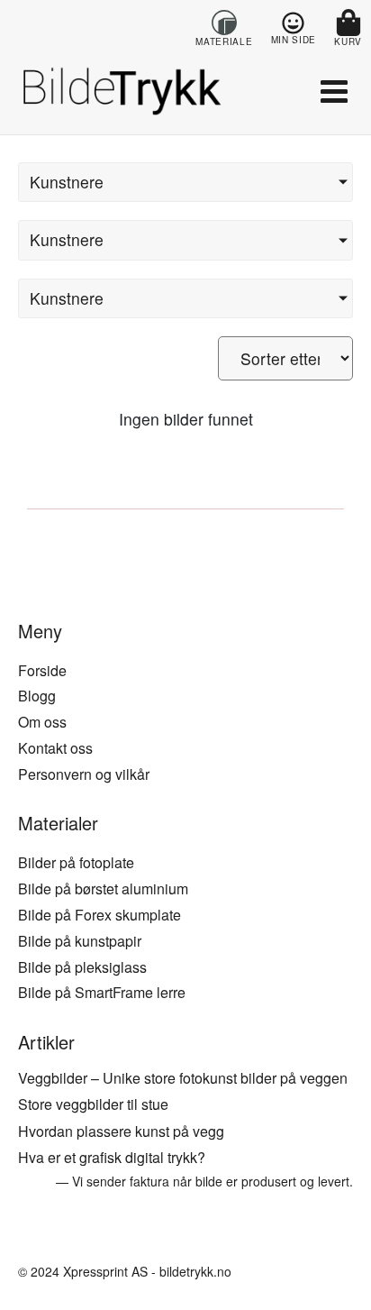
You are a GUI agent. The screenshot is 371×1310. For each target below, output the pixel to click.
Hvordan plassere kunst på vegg (121, 1131)
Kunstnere (67, 181)
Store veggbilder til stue (93, 1104)
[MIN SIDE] (293, 23)
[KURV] (348, 22)
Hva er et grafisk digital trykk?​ (111, 1157)
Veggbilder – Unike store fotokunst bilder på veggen (183, 1077)
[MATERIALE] (224, 22)
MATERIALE (223, 41)
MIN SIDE (294, 39)
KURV (348, 41)
